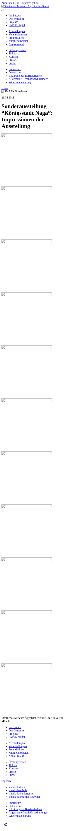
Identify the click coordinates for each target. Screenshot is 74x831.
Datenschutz (16, 72)
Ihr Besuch (15, 15)
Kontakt (13, 56)
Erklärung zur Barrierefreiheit (25, 75)
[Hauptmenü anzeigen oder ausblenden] (2, 10)
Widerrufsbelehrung (20, 82)
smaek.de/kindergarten (21, 793)
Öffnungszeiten (17, 50)
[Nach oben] (5, 827)
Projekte (13, 21)
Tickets (13, 53)
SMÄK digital (17, 25)
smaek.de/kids (17, 787)
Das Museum (16, 18)
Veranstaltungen (18, 34)
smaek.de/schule (18, 790)
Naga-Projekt (16, 44)
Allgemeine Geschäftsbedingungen (28, 78)
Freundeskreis (16, 37)
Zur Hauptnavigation (26, 2)
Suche (12, 63)
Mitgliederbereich (19, 40)
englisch (6, 780)
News (4, 88)
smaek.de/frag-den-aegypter (24, 796)
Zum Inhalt (7, 2)
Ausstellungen (17, 31)
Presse (12, 59)
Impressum (15, 69)
